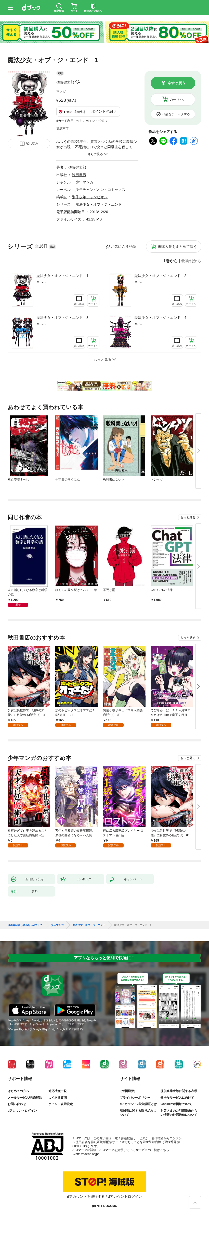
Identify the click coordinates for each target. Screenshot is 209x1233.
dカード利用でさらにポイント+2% (80, 121)
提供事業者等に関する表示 (179, 1091)
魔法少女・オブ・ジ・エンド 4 (160, 318)
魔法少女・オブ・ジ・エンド (98, 204)
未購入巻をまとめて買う (177, 247)
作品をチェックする (176, 114)
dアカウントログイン (22, 1110)
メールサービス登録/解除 (25, 1097)
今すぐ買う (177, 83)
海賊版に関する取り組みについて (138, 1112)
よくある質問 (57, 1097)
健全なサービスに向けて (177, 1097)
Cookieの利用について (176, 1104)
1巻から (170, 261)
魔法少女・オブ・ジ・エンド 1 (62, 276)
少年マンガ (84, 182)
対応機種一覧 (57, 1091)
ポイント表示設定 (60, 1104)
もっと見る (187, 517)
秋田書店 (79, 175)
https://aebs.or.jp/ (87, 1154)
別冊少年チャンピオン (90, 197)
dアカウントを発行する (86, 1196)
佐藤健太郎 (65, 82)
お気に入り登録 (123, 247)
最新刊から (191, 261)
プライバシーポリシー (135, 1097)
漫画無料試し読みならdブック (25, 925)
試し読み (32, 143)
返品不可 (62, 129)
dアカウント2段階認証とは (138, 1104)
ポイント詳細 (102, 111)
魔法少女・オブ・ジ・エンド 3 (62, 318)
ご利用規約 (127, 1091)
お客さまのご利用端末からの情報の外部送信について (179, 1112)
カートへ (176, 99)
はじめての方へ (18, 1091)
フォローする (77, 82)
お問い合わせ (17, 1104)
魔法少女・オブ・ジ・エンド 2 (160, 276)
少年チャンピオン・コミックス (100, 190)
